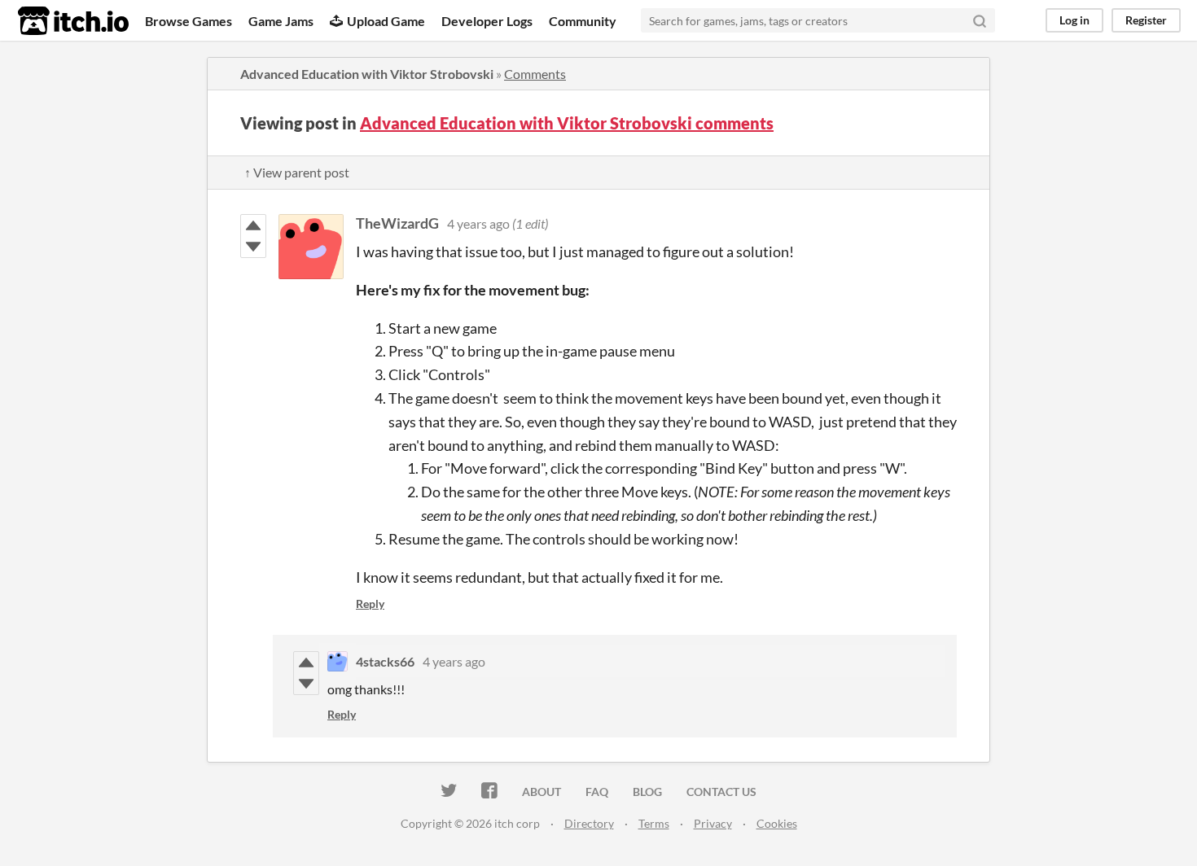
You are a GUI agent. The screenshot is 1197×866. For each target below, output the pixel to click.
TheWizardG (397, 223)
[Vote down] (253, 246)
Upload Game (386, 20)
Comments (535, 73)
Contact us (721, 791)
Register (1146, 20)
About (541, 791)
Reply (370, 603)
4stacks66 (385, 661)
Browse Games (188, 20)
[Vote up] (253, 225)
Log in (1074, 20)
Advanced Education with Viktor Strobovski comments (567, 123)
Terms (653, 823)
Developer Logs (487, 20)
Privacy (713, 823)
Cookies (776, 823)
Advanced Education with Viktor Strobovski (366, 73)
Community (582, 20)
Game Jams (281, 20)
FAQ (596, 791)
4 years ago (478, 223)
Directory (589, 823)
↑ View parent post (296, 172)
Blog (647, 791)
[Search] (979, 20)
